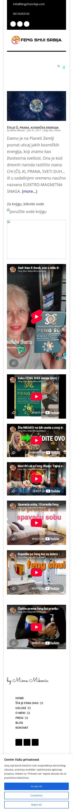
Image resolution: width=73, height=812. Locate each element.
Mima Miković (17, 130)
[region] (36, 783)
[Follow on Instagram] (20, 24)
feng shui (48, 130)
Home (57, 130)
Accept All (36, 786)
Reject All (36, 804)
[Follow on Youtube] (26, 24)
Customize (36, 795)
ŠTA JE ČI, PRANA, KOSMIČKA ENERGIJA (33, 128)
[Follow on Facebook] (13, 24)
